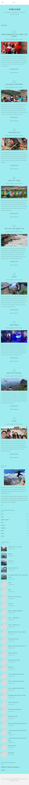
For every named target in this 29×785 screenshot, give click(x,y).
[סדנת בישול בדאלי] (14, 144)
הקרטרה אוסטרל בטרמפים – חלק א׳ (16, 688)
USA (2, 522)
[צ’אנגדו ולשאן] (14, 336)
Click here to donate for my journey (10, 767)
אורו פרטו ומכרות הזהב (13, 568)
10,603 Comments (14, 457)
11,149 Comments (14, 72)
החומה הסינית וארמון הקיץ (14, 84)
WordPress (17, 780)
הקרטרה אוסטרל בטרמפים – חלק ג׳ (16, 674)
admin (21, 39)
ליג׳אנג (14, 277)
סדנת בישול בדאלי (14, 132)
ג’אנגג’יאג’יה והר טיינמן (14, 373)
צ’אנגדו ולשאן (14, 325)
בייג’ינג (14, 421)
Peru (2, 514)
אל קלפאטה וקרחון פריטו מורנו (14, 709)
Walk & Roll (14, 9)
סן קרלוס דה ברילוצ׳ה (12, 653)
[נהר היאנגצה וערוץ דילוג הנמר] (14, 240)
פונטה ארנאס (11, 752)
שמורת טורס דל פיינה (12, 716)
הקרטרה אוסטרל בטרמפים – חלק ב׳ (16, 681)
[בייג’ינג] (14, 433)
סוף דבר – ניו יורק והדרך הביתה (15, 547)
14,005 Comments (14, 120)
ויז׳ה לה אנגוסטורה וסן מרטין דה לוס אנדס (17, 646)
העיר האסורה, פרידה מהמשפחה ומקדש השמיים (14, 35)
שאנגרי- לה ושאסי (14, 180)
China (14, 30)
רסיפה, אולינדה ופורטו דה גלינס (14, 596)
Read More (14, 69)
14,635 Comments (14, 313)
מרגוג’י (9, 589)
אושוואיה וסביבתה (12, 745)
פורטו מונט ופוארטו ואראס (14, 660)
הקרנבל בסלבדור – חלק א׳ (13, 625)
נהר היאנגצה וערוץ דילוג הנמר (14, 229)
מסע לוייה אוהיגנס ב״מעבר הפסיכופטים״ (16, 695)
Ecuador (3, 525)
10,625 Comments (14, 217)
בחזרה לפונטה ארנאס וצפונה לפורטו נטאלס (17, 723)
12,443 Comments (14, 168)
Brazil (2, 530)
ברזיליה (9, 582)
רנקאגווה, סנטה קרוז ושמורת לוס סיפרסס (17, 632)
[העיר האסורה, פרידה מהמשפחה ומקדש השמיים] (14, 48)
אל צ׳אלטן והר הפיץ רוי (13, 702)
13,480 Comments (14, 409)
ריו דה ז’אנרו (10, 561)
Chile (2, 517)
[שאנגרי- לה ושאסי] (14, 192)
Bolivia (2, 536)
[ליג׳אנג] (14, 288)
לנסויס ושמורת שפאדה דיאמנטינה (15, 610)
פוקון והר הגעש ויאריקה (13, 639)
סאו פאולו (10, 554)
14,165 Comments (14, 265)
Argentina (3, 528)
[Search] (27, 2)
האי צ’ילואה (10, 667)
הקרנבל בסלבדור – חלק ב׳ (13, 618)
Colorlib (26, 778)
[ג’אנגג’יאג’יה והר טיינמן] (14, 384)
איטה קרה (10, 603)
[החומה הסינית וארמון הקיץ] (14, 96)
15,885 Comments (14, 361)
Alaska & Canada (5, 519)
